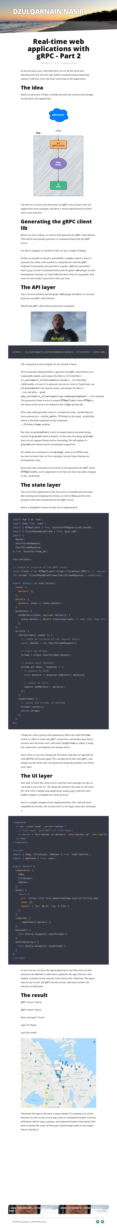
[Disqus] (58, 1167)
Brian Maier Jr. (25, 1221)
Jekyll (44, 1221)
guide (30, 270)
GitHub (34, 18)
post (39, 70)
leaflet (72, 790)
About (25, 18)
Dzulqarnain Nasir (48, 11)
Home (17, 18)
